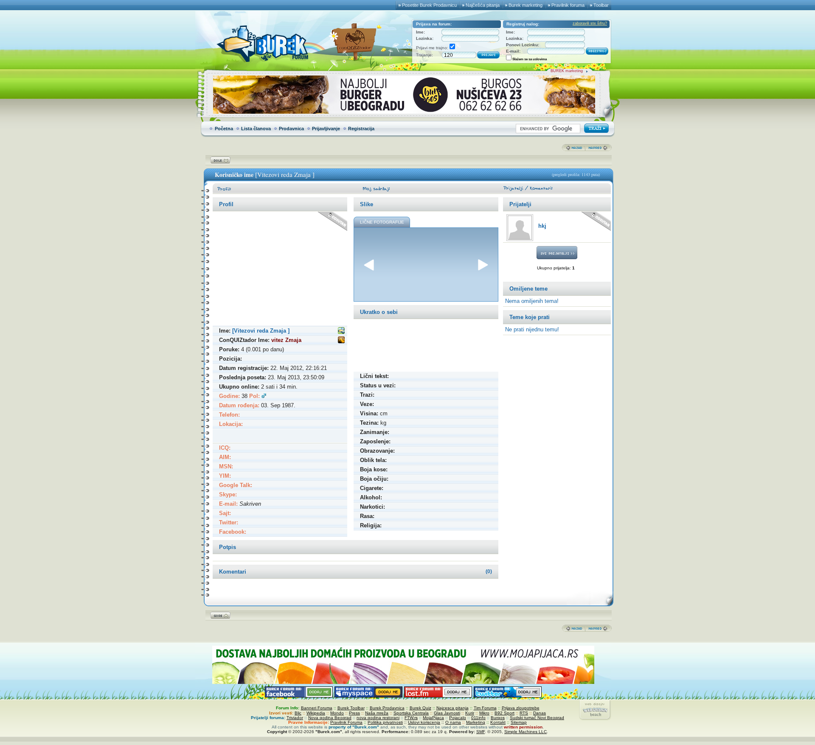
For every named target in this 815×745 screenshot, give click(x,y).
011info (478, 717)
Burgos (498, 717)
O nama (453, 722)
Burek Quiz (420, 708)
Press (354, 713)
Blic (298, 713)
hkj (542, 226)
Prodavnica (291, 128)
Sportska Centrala (411, 713)
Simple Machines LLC (525, 731)
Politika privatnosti (385, 722)
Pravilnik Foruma (346, 722)
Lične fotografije (382, 222)
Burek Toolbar (351, 708)
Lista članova (256, 128)
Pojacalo (457, 717)
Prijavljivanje (326, 128)
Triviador (295, 717)
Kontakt (498, 722)
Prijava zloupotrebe (521, 708)
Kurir (469, 713)
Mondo (337, 713)
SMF (480, 731)
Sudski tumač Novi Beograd (537, 717)
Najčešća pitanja (483, 5)
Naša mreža (376, 713)
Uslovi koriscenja (424, 722)
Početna (224, 128)
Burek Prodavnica (387, 708)
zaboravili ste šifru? (590, 23)
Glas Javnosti (447, 713)
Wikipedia (315, 713)
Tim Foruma (485, 708)
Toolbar (601, 5)
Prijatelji (520, 204)
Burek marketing (525, 5)
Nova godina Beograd (329, 717)
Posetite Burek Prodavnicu (429, 5)
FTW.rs (411, 717)
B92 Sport (504, 713)
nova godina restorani (378, 717)
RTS (524, 713)
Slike (366, 204)
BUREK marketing (567, 71)
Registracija (361, 128)
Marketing (475, 722)
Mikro (484, 713)
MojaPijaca (433, 717)
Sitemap (519, 722)
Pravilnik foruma (568, 5)
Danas (539, 713)
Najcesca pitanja (452, 708)
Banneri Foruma (316, 708)
